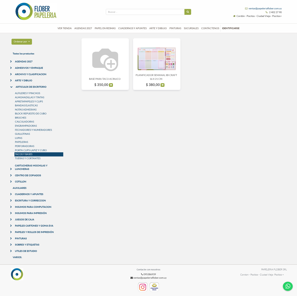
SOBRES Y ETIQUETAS (27, 244)
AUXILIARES (19, 188)
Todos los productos (23, 53)
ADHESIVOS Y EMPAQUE (29, 68)
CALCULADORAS (24, 121)
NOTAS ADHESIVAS (25, 109)
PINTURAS (21, 238)
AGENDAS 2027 (23, 61)
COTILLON (20, 181)
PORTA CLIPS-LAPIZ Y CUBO (31, 150)
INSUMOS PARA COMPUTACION (33, 207)
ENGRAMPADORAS (26, 125)
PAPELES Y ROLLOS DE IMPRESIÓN (34, 232)
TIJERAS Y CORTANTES (27, 158)
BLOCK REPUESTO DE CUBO (30, 113)
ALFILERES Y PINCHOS (27, 93)
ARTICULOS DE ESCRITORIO (31, 86)
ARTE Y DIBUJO (23, 80)
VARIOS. (17, 257)
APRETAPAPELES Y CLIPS (29, 101)
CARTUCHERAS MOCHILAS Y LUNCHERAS (31, 167)
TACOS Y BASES (23, 154)
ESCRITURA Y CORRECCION (30, 200)
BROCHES (20, 117)
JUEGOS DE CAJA (24, 219)
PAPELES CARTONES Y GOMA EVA (34, 225)
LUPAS (18, 138)
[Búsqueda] (187, 12)
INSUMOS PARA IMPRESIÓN (31, 213)
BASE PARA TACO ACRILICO (104, 79)
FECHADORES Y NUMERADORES (33, 130)
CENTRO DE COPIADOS (28, 175)
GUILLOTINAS (22, 133)
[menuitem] (64, 28)
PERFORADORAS (24, 146)
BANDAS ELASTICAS (26, 105)
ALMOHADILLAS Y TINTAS (29, 97)
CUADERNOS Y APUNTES (29, 194)
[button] (22, 42)
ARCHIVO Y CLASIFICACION (30, 74)
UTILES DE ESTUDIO (26, 251)
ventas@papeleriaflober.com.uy (265, 8)
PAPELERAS (21, 142)
